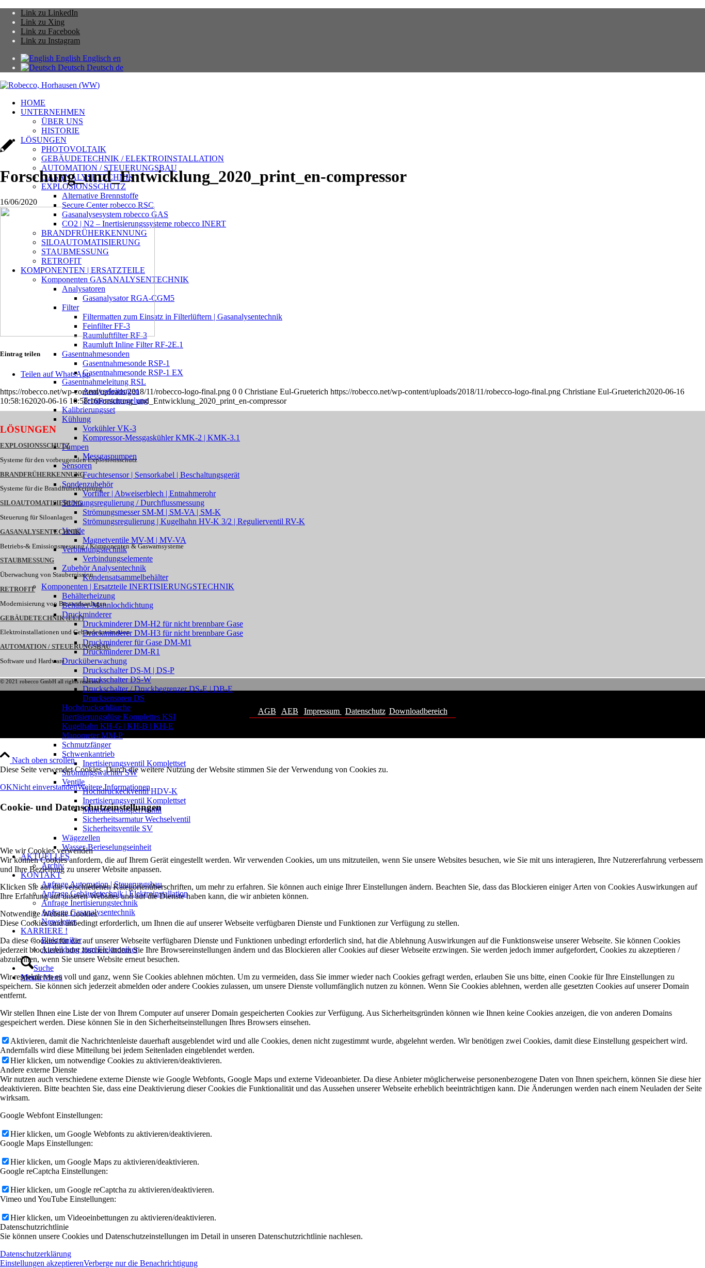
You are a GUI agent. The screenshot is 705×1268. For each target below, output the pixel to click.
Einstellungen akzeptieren (42, 1263)
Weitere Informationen (113, 787)
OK (6, 787)
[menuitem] (363, 103)
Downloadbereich (418, 711)
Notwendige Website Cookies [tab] (48, 913)
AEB (289, 711)
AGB (267, 711)
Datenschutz (365, 711)
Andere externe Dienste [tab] (38, 1069)
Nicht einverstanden (44, 787)
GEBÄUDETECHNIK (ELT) (42, 618)
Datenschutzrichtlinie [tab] (34, 1227)
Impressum (323, 711)
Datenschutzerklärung (35, 1253)
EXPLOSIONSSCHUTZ (35, 445)
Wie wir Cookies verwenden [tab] (46, 850)
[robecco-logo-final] (50, 85)
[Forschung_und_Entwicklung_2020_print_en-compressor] (6, 151)
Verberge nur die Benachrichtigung (141, 1263)
